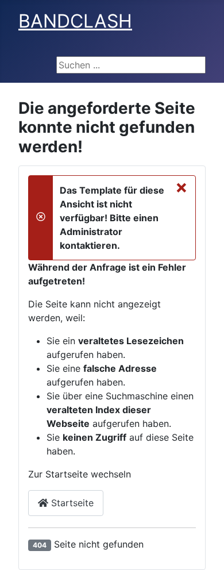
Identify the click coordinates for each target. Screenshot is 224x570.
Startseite (71, 503)
